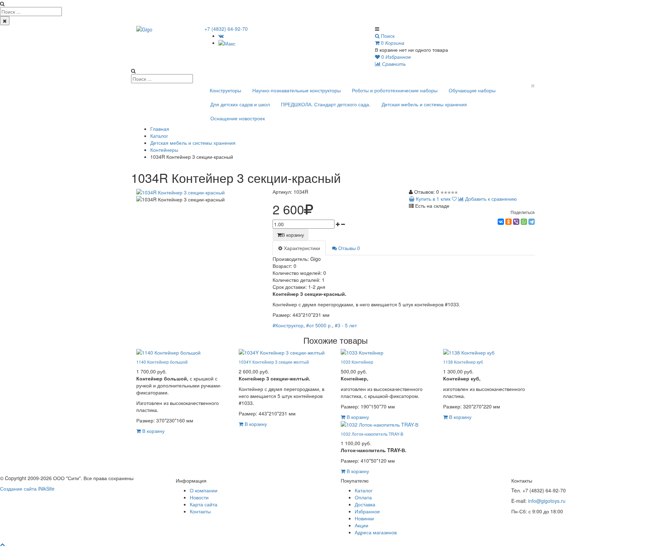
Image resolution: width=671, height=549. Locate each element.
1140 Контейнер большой (162, 362)
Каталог (159, 135)
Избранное (367, 511)
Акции (361, 525)
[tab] (299, 248)
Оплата (363, 497)
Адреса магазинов (376, 532)
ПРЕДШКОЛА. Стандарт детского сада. (325, 104)
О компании (203, 490)
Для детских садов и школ (240, 104)
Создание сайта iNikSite (27, 488)
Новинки (364, 518)
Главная (159, 128)
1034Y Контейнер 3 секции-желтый (274, 362)
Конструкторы (225, 90)
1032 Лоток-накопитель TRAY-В (372, 434)
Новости (199, 497)
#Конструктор (288, 325)
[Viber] (516, 222)
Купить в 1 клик (432, 198)
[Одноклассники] (508, 222)
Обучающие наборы (472, 90)
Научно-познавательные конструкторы (296, 90)
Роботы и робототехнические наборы (395, 90)
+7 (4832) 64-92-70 (226, 28)
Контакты (200, 511)
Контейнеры (164, 149)
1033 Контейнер (357, 362)
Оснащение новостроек (237, 118)
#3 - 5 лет (346, 325)
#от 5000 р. (319, 325)
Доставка (365, 504)
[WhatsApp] (524, 222)
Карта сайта (203, 504)
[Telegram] (531, 222)
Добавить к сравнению (490, 198)
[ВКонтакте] (221, 35)
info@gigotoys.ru (546, 500)
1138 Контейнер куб (463, 362)
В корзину (293, 234)
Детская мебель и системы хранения (424, 104)
